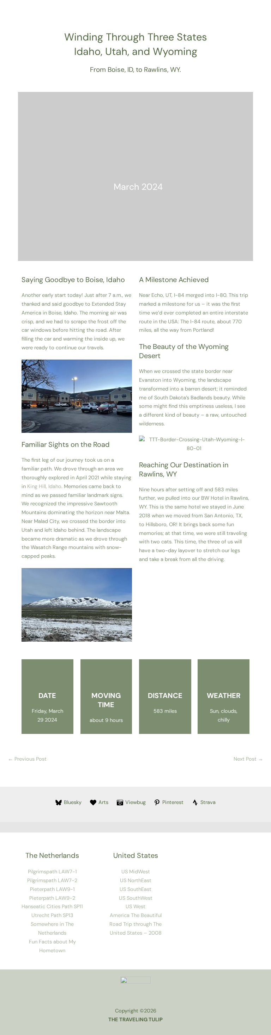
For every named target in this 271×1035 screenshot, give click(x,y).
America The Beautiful (136, 915)
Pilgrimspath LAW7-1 (52, 871)
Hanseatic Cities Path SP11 (52, 906)
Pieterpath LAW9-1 (52, 889)
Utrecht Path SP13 (52, 915)
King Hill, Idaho (44, 486)
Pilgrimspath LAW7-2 (52, 880)
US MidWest (135, 871)
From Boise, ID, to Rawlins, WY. (135, 69)
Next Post (248, 759)
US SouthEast (135, 889)
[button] (28, 396)
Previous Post (27, 759)
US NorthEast (135, 880)
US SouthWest (135, 898)
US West (135, 906)
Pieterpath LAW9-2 (52, 898)
